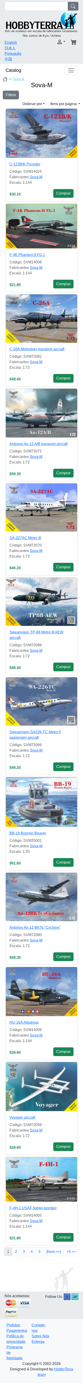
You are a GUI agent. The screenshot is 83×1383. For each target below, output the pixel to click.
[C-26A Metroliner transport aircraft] (41, 318)
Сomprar (63, 193)
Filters (11, 95)
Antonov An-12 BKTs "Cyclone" (35, 927)
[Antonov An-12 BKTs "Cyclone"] (41, 897)
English (11, 43)
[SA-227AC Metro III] (41, 507)
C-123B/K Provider (24, 164)
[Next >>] (53, 1252)
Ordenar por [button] (32, 104)
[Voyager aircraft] (41, 1086)
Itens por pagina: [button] (63, 104)
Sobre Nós (40, 1336)
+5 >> (71, 1252)
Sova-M (18, 79)
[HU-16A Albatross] (41, 991)
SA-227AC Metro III (25, 538)
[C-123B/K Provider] (41, 133)
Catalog (13, 70)
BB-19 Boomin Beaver (27, 833)
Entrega (38, 1342)
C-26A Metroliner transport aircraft (36, 349)
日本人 (10, 48)
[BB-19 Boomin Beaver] (41, 802)
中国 (8, 59)
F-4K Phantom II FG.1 (27, 255)
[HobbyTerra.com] (41, 20)
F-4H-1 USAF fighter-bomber (33, 1208)
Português (13, 54)
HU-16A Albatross (24, 1022)
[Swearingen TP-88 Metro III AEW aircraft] (41, 601)
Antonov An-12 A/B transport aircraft (38, 444)
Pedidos (13, 1325)
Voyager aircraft (22, 1117)
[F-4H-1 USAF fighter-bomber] (41, 1179)
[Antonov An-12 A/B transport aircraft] (41, 413)
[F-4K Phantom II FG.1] (41, 226)
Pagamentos (16, 1331)
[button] (54, 42)
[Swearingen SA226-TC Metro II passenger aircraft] (41, 701)
